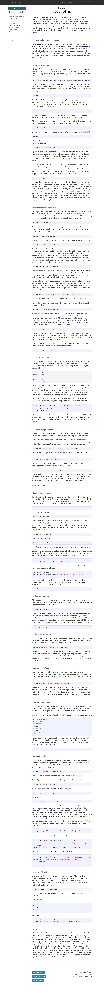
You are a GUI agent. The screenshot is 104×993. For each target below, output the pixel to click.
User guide (71, 2)
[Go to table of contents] (16, 12)
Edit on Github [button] (39, 972)
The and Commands (16, 16)
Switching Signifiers (13, 33)
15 (21, 12)
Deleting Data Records (14, 27)
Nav (65, 2)
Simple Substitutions (13, 18)
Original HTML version (39, 976)
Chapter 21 (80, 893)
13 (11, 12)
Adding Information (13, 29)
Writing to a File (12, 37)
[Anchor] (61, 40)
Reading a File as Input (14, 40)
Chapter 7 (51, 318)
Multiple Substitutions (14, 31)
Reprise (10, 42)
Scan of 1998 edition (38, 980)
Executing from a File (13, 35)
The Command (13, 23)
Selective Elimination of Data (15, 21)
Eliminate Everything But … (15, 25)
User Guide (17, 8)
